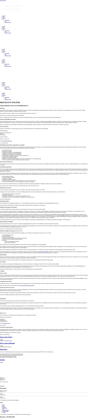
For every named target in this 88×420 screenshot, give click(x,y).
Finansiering (7, 20)
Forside (3, 15)
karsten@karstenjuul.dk (7, 140)
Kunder (2, 360)
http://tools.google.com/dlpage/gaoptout (26, 285)
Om (3, 19)
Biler (3, 17)
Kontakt (3, 18)
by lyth (29, 414)
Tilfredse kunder (8, 22)
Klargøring (3, 349)
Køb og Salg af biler (6, 337)
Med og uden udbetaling (7, 343)
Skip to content (3, 0)
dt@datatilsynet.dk (6, 323)
